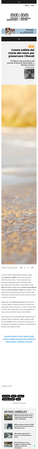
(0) (28, 5)
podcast (20, 396)
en (33, 5)
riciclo (14, 396)
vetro (18, 399)
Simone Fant (30, 67)
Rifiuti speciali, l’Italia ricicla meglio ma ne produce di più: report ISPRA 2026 (23, 417)
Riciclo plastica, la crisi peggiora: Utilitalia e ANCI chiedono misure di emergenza (22, 445)
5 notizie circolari (8, 399)
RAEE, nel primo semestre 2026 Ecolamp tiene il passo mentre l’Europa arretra (24, 426)
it (31, 5)
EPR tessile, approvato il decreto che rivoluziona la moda (22, 435)
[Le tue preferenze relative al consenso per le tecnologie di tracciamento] (35, 446)
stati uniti (6, 396)
